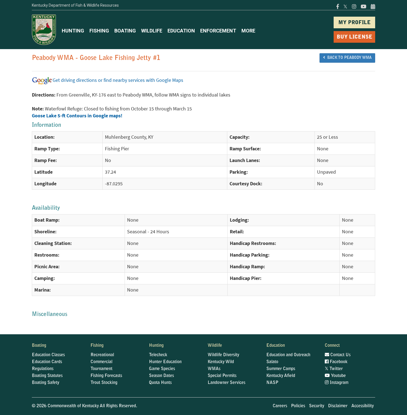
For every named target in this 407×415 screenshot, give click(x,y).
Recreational (102, 355)
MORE (248, 31)
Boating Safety (45, 383)
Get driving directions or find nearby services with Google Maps (118, 80)
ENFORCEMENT (218, 31)
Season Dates (161, 376)
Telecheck (158, 355)
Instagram (338, 383)
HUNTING (73, 31)
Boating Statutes (47, 376)
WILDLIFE (151, 31)
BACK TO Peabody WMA (348, 58)
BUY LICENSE (354, 37)
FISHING (99, 31)
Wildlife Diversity (223, 355)
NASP (272, 383)
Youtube (338, 376)
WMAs (214, 369)
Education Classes (48, 355)
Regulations (42, 369)
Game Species (162, 369)
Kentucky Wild (221, 362)
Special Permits (222, 376)
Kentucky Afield (280, 376)
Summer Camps (280, 369)
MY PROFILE (354, 23)
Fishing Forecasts (106, 376)
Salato (272, 362)
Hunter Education (165, 362)
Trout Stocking (104, 383)
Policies (298, 406)
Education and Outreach (288, 355)
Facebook (338, 362)
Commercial (101, 362)
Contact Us (340, 355)
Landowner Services (226, 383)
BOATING (125, 31)
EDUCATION (181, 31)
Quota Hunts (160, 383)
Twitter (334, 369)
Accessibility (362, 406)
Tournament (101, 369)
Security (316, 406)
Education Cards (47, 362)
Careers (280, 406)
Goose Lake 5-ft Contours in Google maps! (77, 116)
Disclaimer (337, 406)
